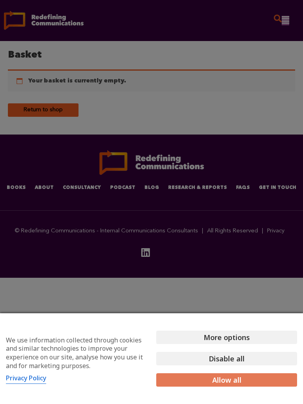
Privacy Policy (26, 378)
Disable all (227, 358)
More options (227, 337)
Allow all (226, 380)
